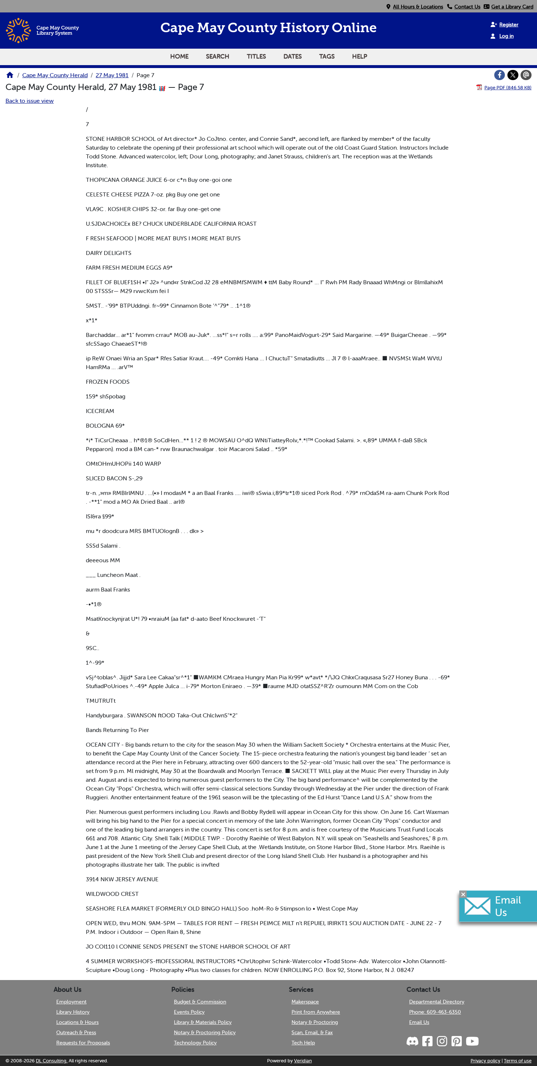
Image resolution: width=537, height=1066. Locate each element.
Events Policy (189, 1012)
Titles (256, 56)
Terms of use (518, 1061)
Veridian (303, 1061)
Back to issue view (29, 100)
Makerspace (305, 1001)
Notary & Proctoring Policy (205, 1032)
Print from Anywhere (316, 1012)
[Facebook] (499, 75)
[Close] (463, 894)
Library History (73, 1012)
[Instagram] (441, 1041)
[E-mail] (526, 75)
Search (217, 56)
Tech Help (303, 1042)
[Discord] (413, 1041)
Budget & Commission (200, 1001)
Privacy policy (485, 1061)
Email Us (419, 1022)
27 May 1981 (112, 75)
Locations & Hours (77, 1022)
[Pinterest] (456, 1041)
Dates (292, 56)
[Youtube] (472, 1041)
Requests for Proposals (83, 1042)
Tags (327, 56)
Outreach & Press (76, 1032)
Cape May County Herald (55, 75)
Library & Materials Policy (203, 1022)
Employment (71, 1001)
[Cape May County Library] (9, 77)
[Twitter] (512, 75)
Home (179, 56)
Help (359, 56)
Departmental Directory (436, 1001)
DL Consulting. (52, 1061)
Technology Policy (195, 1042)
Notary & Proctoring (315, 1022)
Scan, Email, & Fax (312, 1032)
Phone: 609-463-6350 (435, 1012)
